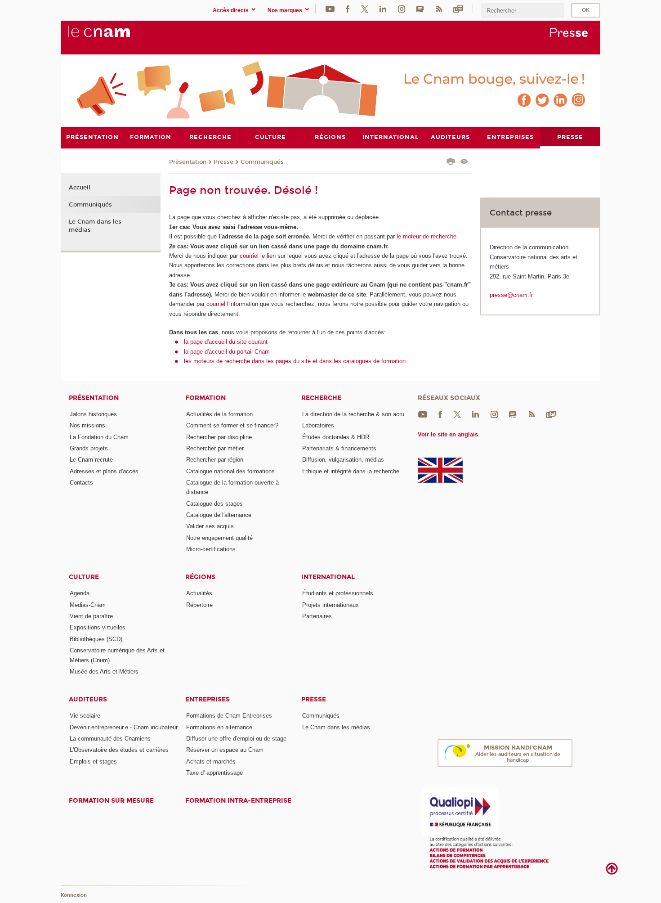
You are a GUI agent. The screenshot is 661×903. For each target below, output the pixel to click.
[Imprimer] (451, 162)
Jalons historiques (93, 414)
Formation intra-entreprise (238, 800)
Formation (205, 398)
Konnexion (74, 895)
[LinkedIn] (383, 8)
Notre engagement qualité (219, 538)
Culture (84, 577)
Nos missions (87, 425)
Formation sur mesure (111, 800)
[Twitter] (365, 8)
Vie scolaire (85, 715)
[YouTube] (330, 8)
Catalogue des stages (214, 503)
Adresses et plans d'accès (104, 471)
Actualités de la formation (219, 414)
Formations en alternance (219, 727)
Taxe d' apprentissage (214, 772)
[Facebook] (347, 8)
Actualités (199, 593)
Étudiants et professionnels (337, 593)
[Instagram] (401, 8)
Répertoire (199, 605)
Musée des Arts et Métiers (104, 671)
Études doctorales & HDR (335, 437)
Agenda (79, 593)
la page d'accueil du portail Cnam (227, 351)
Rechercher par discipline (219, 437)
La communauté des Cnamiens (110, 738)
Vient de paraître (91, 616)
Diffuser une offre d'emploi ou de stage (236, 738)
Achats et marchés (211, 761)
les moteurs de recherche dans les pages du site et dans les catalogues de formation (295, 361)
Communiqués (262, 162)
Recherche (321, 398)
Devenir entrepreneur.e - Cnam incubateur (124, 727)
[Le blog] (420, 8)
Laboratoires (318, 425)
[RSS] (439, 8)
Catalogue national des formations (230, 471)
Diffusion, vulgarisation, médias (343, 459)
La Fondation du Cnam (99, 437)
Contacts (81, 482)
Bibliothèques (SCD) (96, 639)
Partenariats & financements (339, 448)
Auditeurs (88, 699)
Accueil (79, 187)
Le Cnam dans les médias (95, 226)
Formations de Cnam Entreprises (229, 715)
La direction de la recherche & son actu (353, 414)
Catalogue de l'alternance (218, 515)
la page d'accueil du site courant (226, 341)
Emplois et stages (93, 761)
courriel (249, 255)
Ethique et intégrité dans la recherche (350, 471)
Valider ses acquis (210, 526)
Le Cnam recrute (91, 459)
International (328, 577)
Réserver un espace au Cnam (225, 749)
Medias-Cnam (88, 605)
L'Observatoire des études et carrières (119, 749)
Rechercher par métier (215, 448)
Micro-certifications (211, 549)
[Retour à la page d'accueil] (114, 36)
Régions (200, 577)
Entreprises (207, 699)
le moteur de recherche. (426, 236)
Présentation (187, 162)
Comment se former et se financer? (232, 425)
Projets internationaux (330, 605)
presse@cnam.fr (511, 295)
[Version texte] (464, 162)
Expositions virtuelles (97, 627)
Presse (223, 162)
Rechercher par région (214, 459)
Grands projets (89, 448)
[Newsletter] (458, 8)
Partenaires (317, 616)
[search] (522, 10)
